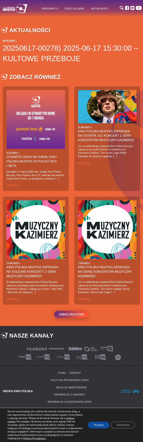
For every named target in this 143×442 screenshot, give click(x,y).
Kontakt (75, 372)
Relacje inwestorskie (71, 387)
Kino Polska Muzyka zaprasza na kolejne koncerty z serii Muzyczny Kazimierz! (32, 271)
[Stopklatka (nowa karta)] (56, 348)
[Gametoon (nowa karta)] (106, 348)
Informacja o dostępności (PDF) (70, 401)
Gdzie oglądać (75, 8)
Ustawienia (122, 425)
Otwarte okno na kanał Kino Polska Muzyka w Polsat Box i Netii (32, 161)
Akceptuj (98, 425)
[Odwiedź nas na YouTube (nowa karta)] (139, 8)
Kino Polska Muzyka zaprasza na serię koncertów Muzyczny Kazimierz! (105, 271)
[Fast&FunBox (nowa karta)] (81, 357)
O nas (62, 372)
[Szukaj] (122, 8)
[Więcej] (36, 119)
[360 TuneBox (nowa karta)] (118, 357)
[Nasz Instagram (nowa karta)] (132, 8)
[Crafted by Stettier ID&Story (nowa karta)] (130, 390)
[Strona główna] (15, 9)
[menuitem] (49, 8)
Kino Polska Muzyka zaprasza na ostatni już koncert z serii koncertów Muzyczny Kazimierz (106, 135)
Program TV (50, 8)
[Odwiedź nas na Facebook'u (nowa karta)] (127, 8)
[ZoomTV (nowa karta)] (75, 348)
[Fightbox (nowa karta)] (25, 357)
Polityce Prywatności (34, 438)
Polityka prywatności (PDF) (70, 380)
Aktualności (99, 8)
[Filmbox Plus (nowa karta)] (37, 348)
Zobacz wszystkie (71, 314)
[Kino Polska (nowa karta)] (90, 348)
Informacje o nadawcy (69, 394)
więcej (11, 185)
